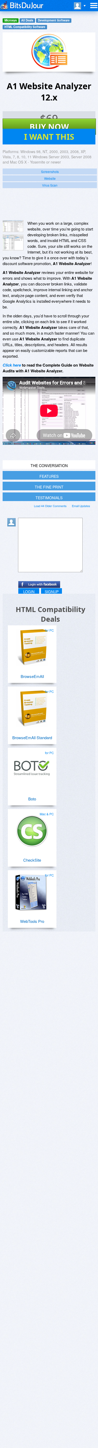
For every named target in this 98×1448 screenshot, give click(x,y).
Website (50, 178)
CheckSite (32, 860)
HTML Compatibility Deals (50, 614)
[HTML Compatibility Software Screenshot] (13, 243)
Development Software (54, 20)
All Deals (27, 20)
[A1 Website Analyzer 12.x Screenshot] (13, 226)
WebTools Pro (32, 921)
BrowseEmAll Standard (32, 737)
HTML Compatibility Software (24, 27)
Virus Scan (49, 185)
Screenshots (50, 171)
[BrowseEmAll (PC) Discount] (32, 645)
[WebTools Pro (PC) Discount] (32, 890)
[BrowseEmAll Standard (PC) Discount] (32, 706)
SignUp (52, 591)
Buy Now (49, 126)
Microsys (10, 20)
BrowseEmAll (32, 676)
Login (28, 591)
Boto (32, 798)
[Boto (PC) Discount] (32, 767)
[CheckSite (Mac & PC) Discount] (32, 829)
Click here (12, 365)
